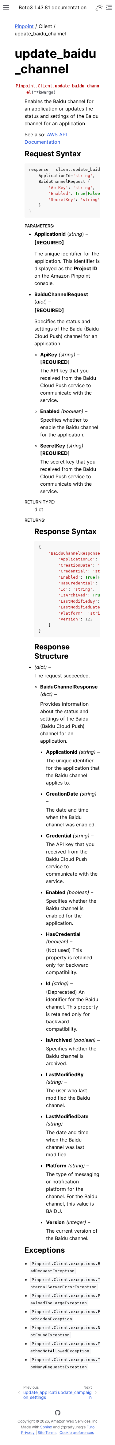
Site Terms (47, 1432)
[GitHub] (57, 1413)
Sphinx (46, 1427)
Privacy (28, 1432)
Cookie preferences (76, 1432)
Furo (90, 1427)
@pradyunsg (72, 1427)
